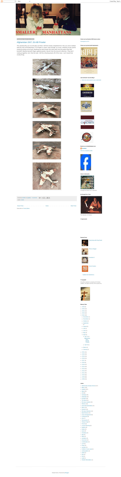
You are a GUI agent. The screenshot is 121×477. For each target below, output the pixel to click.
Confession (84, 416)
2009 (83, 377)
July (84, 328)
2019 (83, 356)
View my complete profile (86, 150)
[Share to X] (46, 198)
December (86, 316)
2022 (83, 315)
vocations (84, 438)
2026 (83, 306)
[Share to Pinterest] (49, 198)
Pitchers (84, 403)
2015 (83, 364)
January (85, 349)
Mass (83, 391)
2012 (83, 370)
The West (84, 400)
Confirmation (85, 442)
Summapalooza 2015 (84, 41)
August (85, 326)
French (83, 423)
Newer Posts (20, 205)
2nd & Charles (92, 266)
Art (82, 393)
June (84, 330)
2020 (83, 354)
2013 (83, 368)
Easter (83, 429)
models (22, 199)
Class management (86, 414)
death (83, 452)
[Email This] (42, 198)
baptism (84, 427)
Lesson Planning (86, 425)
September (86, 323)
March (85, 347)
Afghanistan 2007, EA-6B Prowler (31, 42)
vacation (84, 447)
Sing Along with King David (95, 240)
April (84, 334)
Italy (83, 434)
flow (83, 454)
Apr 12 (86, 336)
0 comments (34, 197)
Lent (83, 443)
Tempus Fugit (85, 422)
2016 (83, 362)
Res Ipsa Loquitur (86, 402)
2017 (83, 360)
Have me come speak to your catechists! (91, 80)
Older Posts (73, 205)
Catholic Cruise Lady (87, 449)
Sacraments (85, 420)
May (84, 332)
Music (83, 407)
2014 (83, 366)
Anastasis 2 (92, 257)
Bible (83, 387)
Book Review (85, 413)
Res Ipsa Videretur (86, 411)
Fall (83, 456)
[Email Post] (39, 197)
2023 (83, 313)
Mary (83, 436)
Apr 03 (86, 344)
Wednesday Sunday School (88, 385)
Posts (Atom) (26, 208)
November (86, 319)
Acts (83, 418)
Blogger (67, 472)
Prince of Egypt (92, 248)
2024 (83, 311)
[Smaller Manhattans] (85, 170)
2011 (83, 372)
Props (83, 445)
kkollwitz (24, 197)
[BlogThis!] (44, 198)
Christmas (84, 432)
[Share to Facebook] (47, 198)
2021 (83, 352)
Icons (83, 431)
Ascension (84, 440)
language (84, 396)
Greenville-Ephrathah (87, 405)
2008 (83, 379)
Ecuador (84, 398)
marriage (84, 394)
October (85, 321)
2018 (83, 358)
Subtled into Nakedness (88, 274)
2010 (83, 374)
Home (47, 205)
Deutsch (84, 409)
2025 (83, 308)
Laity (83, 458)
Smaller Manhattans (86, 460)
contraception (85, 451)
